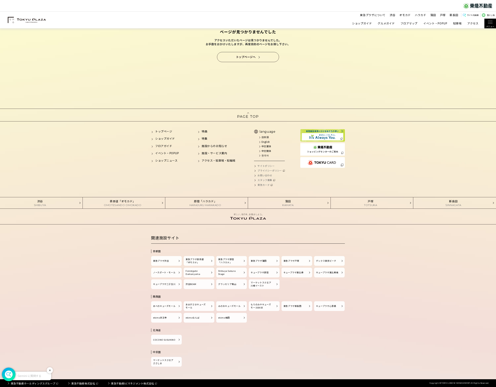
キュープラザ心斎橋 (326, 305)
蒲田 (433, 15)
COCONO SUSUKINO (164, 339)
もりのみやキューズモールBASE (261, 306)
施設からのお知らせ (214, 146)
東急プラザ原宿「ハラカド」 (226, 261)
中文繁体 (266, 146)
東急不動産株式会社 (83, 383)
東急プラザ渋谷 (161, 260)
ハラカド (420, 15)
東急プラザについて (373, 15)
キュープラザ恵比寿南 (327, 272)
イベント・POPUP (435, 23)
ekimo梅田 (224, 317)
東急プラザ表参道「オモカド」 (195, 261)
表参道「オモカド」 (122, 203)
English (266, 141)
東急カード (263, 184)
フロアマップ (409, 23)
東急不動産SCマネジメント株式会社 (132, 383)
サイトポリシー (266, 165)
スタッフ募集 (264, 180)
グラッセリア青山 (227, 284)
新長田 (454, 15)
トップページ (163, 131)
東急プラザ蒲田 (258, 260)
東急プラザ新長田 (292, 305)
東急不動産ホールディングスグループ (33, 383)
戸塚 (443, 15)
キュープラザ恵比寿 (293, 272)
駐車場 (457, 23)
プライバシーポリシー (269, 170)
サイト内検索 (473, 15)
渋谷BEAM (191, 284)
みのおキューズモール (229, 305)
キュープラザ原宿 (260, 272)
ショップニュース (166, 160)
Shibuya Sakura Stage (227, 272)
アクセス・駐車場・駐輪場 (218, 160)
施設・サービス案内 (214, 153)
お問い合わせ (264, 175)
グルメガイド (386, 23)
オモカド (405, 15)
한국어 (265, 155)
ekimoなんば (192, 317)
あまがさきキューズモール (196, 306)
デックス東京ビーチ (326, 260)
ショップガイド (362, 23)
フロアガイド (163, 146)
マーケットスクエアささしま (163, 361)
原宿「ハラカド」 (205, 203)
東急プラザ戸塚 (291, 260)
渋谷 (392, 15)
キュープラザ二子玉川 (164, 284)
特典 (204, 131)
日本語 (265, 137)
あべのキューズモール (164, 305)
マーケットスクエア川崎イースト (261, 284)
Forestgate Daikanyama (193, 272)
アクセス (473, 23)
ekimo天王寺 (160, 317)
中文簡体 (266, 150)
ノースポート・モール (164, 272)
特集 (204, 138)
